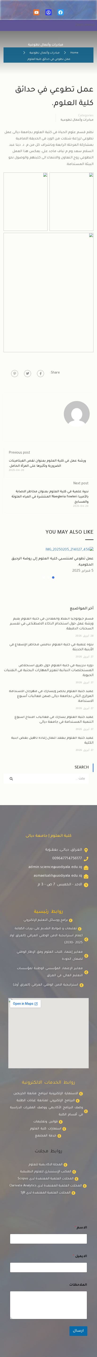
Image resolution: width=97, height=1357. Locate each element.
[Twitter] (27, 373)
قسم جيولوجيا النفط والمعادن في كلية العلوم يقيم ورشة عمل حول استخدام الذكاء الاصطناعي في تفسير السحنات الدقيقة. (51, 624)
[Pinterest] (14, 373)
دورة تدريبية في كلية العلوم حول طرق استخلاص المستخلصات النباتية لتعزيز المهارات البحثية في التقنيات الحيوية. (48, 670)
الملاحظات (78, 1285)
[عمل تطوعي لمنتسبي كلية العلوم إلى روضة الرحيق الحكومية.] (69, 550)
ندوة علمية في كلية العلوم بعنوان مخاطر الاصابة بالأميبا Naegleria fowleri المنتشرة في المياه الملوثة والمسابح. (50, 497)
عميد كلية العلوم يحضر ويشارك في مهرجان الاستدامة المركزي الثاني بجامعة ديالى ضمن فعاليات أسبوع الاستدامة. (51, 696)
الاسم (81, 1228)
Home (74, 53)
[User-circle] (48, 12)
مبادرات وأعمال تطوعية (45, 53)
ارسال (78, 1331)
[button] (53, 577)
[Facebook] (61, 12)
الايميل (80, 1256)
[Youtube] (36, 12)
